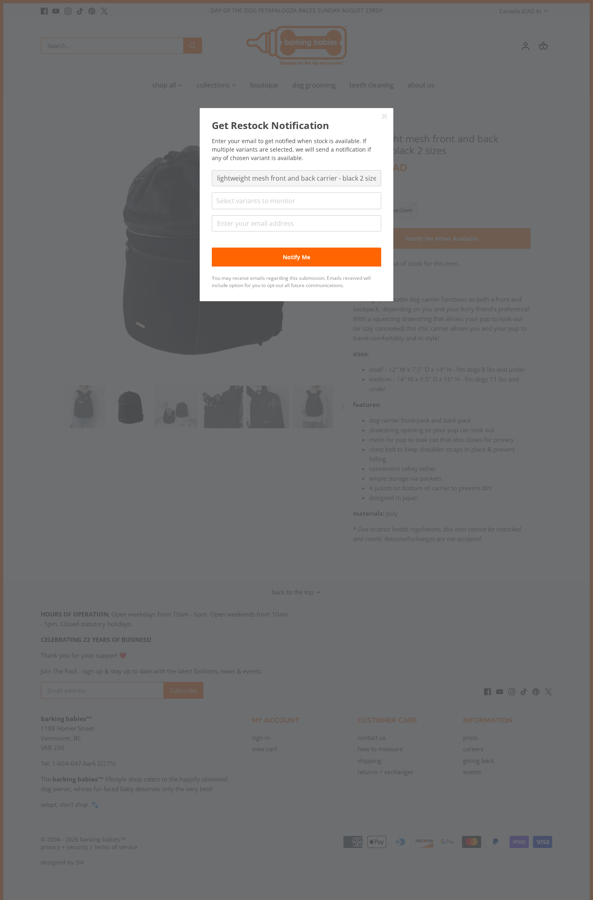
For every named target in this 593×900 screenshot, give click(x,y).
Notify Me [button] (296, 257)
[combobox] (296, 200)
